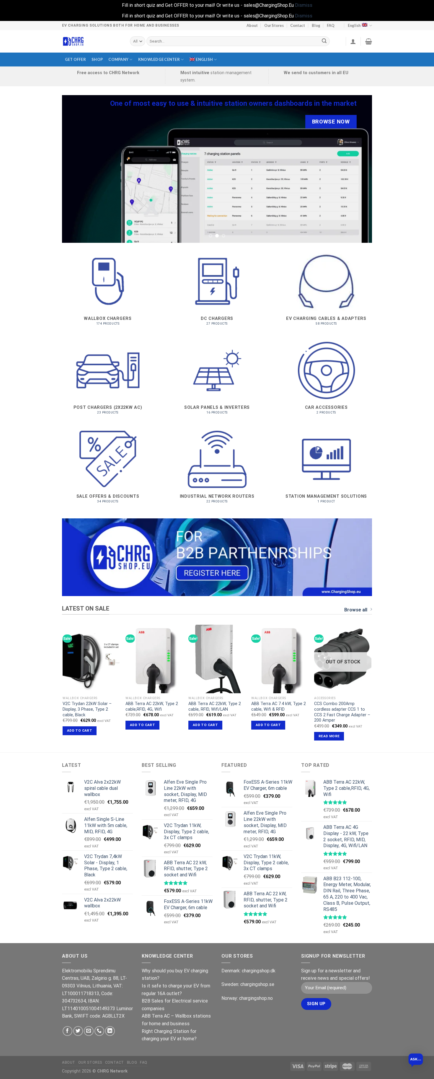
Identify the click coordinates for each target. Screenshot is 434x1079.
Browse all (355, 610)
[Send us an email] (89, 1031)
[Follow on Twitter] (78, 1031)
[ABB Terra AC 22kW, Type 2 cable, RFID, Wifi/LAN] (216, 659)
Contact (297, 25)
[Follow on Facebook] (67, 1031)
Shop (97, 59)
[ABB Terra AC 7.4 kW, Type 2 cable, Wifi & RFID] (279, 659)
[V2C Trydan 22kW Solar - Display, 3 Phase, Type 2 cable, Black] (91, 659)
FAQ (331, 25)
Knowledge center (159, 59)
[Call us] (99, 1031)
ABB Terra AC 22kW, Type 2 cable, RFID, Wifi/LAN (214, 706)
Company (118, 59)
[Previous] (75, 169)
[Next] (358, 169)
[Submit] (324, 41)
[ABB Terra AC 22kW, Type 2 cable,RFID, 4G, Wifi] (153, 659)
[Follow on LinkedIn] (110, 1031)
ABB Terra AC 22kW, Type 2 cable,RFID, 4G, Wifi (151, 706)
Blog (316, 25)
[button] (415, 1060)
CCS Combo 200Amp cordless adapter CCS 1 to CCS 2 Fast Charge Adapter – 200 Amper (342, 712)
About (252, 25)
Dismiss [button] (303, 5)
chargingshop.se (257, 984)
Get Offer (75, 59)
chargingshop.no (256, 998)
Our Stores (274, 25)
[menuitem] (203, 59)
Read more (329, 736)
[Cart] (368, 41)
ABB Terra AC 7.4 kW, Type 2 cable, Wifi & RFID (278, 706)
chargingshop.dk (258, 971)
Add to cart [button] (79, 730)
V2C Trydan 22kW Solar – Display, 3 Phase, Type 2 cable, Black (87, 709)
